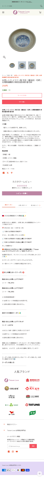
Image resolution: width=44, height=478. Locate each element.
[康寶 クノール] (32, 412)
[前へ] (3, 39)
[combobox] (20, 6)
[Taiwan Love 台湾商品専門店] (21, 12)
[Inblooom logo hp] (11, 396)
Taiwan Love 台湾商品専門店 (9, 465)
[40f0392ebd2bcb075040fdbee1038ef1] (11, 388)
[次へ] (40, 39)
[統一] (11, 412)
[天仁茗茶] (32, 388)
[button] (40, 12)
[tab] (8, 205)
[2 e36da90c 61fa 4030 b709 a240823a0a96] (11, 404)
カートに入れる (22, 95)
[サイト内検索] (41, 6)
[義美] (32, 380)
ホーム (4, 75)
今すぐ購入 (22, 102)
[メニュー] (3, 12)
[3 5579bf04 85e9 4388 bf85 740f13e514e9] (32, 396)
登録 (33, 446)
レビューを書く (22, 193)
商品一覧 (9, 75)
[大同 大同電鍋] (32, 404)
